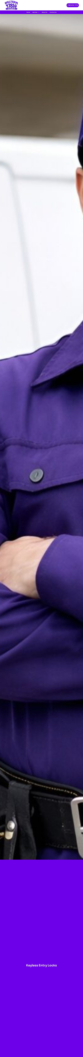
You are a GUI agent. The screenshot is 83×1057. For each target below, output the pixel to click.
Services (34, 12)
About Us (44, 12)
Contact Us (53, 12)
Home (28, 12)
